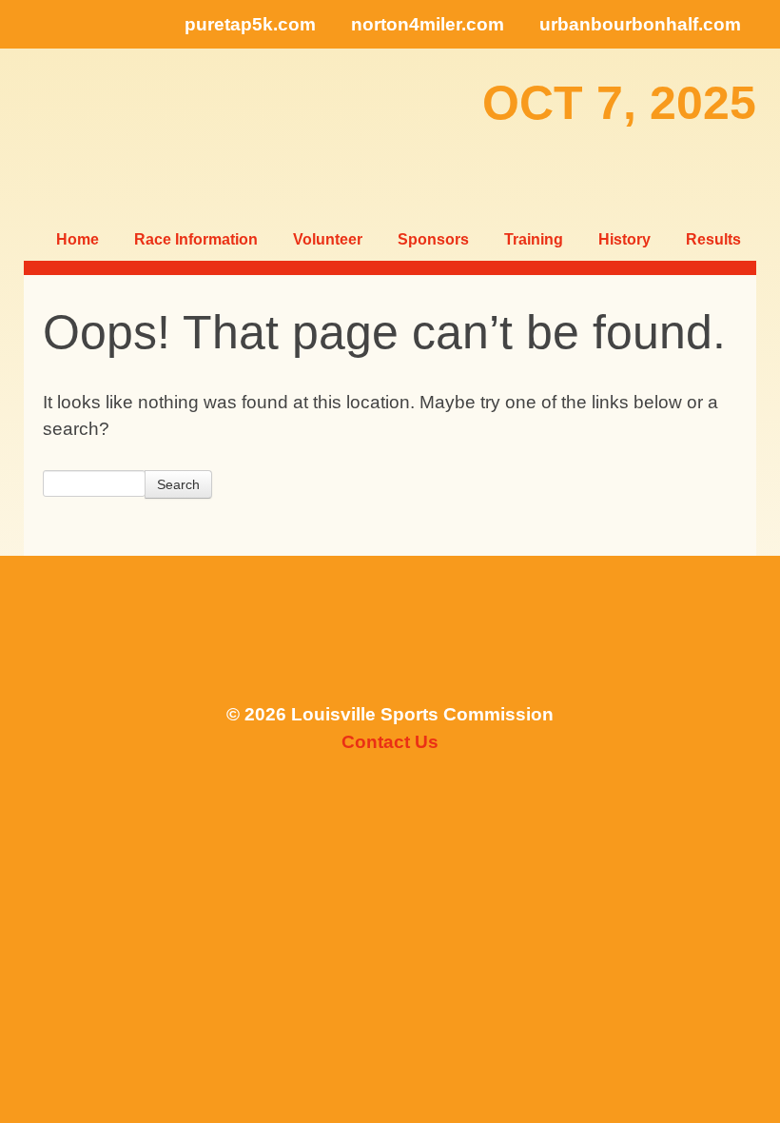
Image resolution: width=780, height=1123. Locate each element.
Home (77, 239)
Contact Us (390, 742)
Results (713, 239)
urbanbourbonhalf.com (640, 24)
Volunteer (327, 239)
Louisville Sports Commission (389, 638)
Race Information (196, 239)
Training (533, 239)
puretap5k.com (250, 24)
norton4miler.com (427, 24)
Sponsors (433, 239)
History (624, 239)
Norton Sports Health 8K (85, 132)
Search (178, 484)
